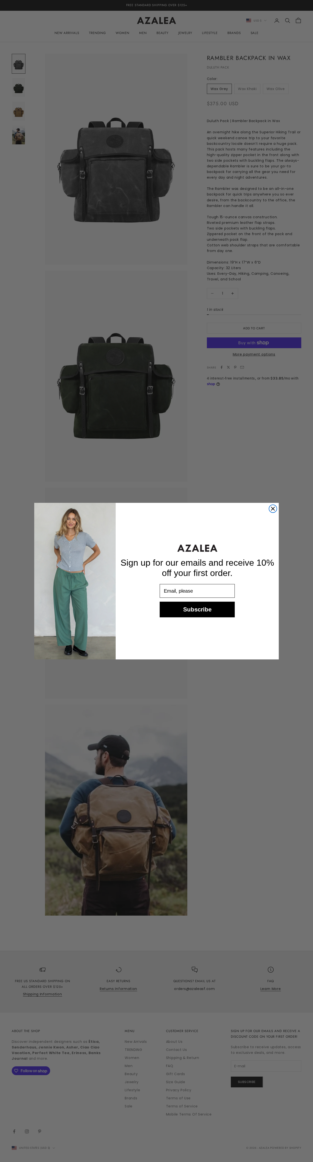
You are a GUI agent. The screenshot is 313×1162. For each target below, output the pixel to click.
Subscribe (197, 609)
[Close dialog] (273, 509)
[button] (197, 548)
